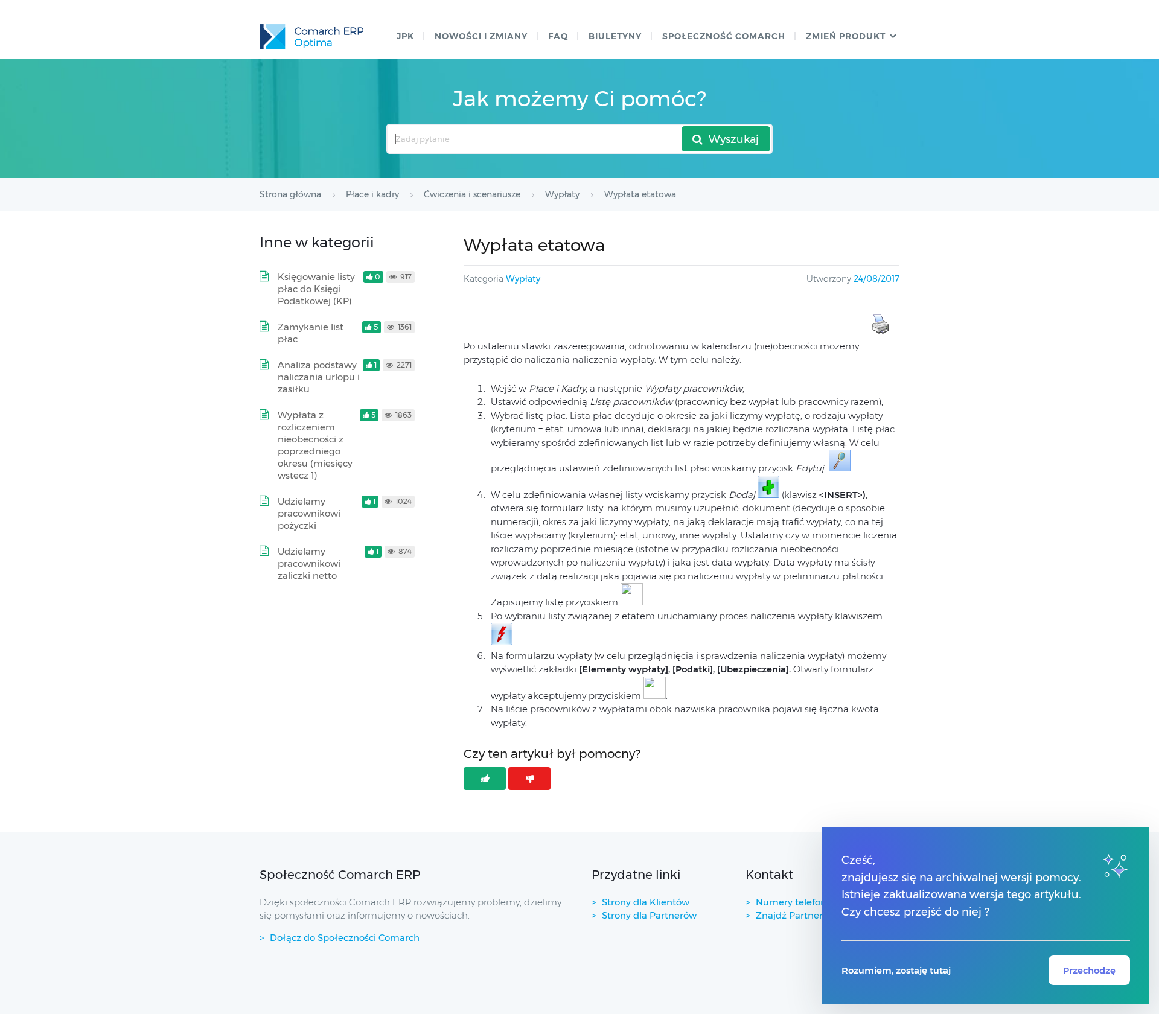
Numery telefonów (798, 902)
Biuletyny (615, 36)
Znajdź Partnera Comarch (814, 915)
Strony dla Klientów (645, 902)
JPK (405, 36)
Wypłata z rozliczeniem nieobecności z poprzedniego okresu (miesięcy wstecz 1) (315, 445)
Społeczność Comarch (723, 36)
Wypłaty (523, 278)
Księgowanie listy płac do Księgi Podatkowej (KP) (316, 289)
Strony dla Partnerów (649, 915)
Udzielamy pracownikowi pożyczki (309, 513)
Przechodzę (1089, 970)
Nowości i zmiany (481, 36)
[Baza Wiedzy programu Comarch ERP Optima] (311, 36)
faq (558, 36)
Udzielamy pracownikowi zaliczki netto (309, 563)
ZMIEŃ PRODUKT (846, 36)
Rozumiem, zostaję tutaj (896, 970)
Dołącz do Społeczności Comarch (345, 937)
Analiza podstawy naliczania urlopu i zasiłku (319, 377)
